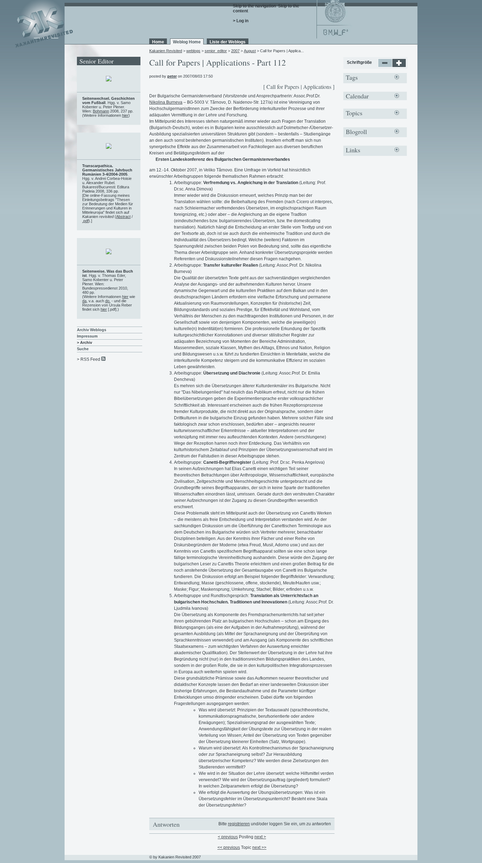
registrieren (239, 823)
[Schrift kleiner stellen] (385, 65)
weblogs (193, 51)
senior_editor (216, 51)
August (250, 51)
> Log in (240, 20)
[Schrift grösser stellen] (399, 65)
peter (172, 76)
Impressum (87, 336)
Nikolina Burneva (165, 102)
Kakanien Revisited (165, 51)
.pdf (85, 221)
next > (260, 836)
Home (158, 41)
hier (125, 115)
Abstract (123, 216)
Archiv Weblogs (91, 330)
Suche (83, 349)
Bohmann (101, 111)
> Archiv (84, 342)
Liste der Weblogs (228, 41)
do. (107, 301)
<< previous (228, 847)
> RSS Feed (88, 359)
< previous (228, 836)
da (84, 301)
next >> (259, 847)
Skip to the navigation (254, 6)
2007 (235, 51)
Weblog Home (187, 41)
